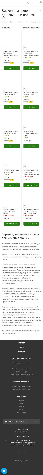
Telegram (16, 453)
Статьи (21, 406)
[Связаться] (4, 471)
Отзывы (21, 403)
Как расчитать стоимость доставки (21, 374)
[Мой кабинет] (35, 3)
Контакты (21, 409)
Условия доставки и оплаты (21, 363)
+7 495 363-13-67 (22, 429)
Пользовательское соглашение (21, 369)
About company (21, 412)
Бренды (21, 351)
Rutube (27, 453)
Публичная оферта (21, 372)
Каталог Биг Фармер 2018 (21, 389)
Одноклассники (21, 453)
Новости (21, 400)
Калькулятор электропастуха (21, 386)
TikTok (32, 453)
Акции (21, 347)
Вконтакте (11, 453)
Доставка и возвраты (21, 358)
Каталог (21, 343)
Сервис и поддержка (21, 382)
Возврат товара (21, 366)
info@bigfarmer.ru (23, 436)
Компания (21, 396)
